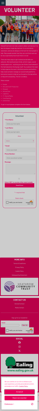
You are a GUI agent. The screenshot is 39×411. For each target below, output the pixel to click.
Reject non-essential (19, 398)
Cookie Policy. (23, 386)
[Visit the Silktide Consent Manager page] (32, 404)
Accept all (19, 392)
